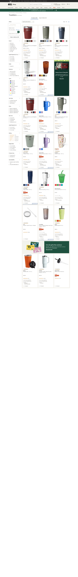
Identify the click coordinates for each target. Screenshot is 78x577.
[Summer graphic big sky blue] (47, 41)
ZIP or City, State (12, 29)
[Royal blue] (59, 112)
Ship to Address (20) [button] (14, 37)
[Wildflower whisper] (56, 149)
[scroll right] (36, 41)
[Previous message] (21, 10)
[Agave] (28, 149)
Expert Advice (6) (43, 17)
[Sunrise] (58, 221)
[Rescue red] (35, 112)
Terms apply (54, 247)
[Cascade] (40, 112)
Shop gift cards (49, 249)
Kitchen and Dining (19, 12)
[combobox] (41, 4)
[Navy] (41, 41)
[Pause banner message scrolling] (56, 10)
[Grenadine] (56, 185)
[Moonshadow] (42, 112)
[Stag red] (31, 41)
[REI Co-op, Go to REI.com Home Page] (10, 4)
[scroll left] (23, 41)
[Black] (27, 41)
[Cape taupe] (25, 41)
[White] (33, 41)
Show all (10, 94)
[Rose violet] (60, 185)
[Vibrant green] (58, 185)
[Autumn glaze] (40, 75)
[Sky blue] (26, 185)
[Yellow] (60, 221)
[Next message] (54, 10)
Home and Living (12, 12)
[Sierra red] (28, 185)
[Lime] (56, 221)
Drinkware (24, 12)
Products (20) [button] (34, 17)
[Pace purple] (35, 75)
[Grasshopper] (67, 112)
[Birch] (26, 149)
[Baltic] (62, 185)
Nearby (18, 29)
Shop (14, 4)
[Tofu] (46, 75)
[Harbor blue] (24, 149)
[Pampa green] (29, 41)
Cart (69, 4)
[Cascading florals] (58, 149)
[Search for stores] (18, 32)
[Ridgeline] (35, 41)
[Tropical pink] (63, 41)
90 (68, 21)
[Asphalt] (44, 75)
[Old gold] (42, 75)
